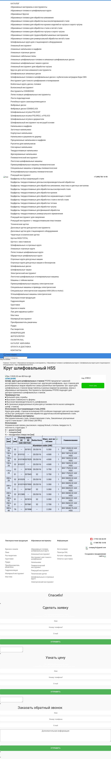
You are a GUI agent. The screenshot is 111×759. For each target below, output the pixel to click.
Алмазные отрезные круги (23, 248)
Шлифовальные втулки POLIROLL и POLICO (30, 115)
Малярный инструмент (21, 318)
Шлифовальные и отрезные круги (26, 245)
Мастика (15, 315)
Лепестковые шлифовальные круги (27, 252)
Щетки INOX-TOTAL (19, 238)
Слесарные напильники (21, 147)
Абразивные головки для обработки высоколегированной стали (40, 21)
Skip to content (5, 359)
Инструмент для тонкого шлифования (41, 558)
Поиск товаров (11, 355)
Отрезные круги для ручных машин (27, 259)
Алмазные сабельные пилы (23, 56)
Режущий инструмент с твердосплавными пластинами (36, 220)
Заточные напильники (21, 129)
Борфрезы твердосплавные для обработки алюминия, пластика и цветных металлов (50, 185)
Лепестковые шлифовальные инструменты (31, 94)
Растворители (17, 329)
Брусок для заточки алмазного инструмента (31, 70)
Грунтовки (15, 304)
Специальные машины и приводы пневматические (34, 168)
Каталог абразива (64, 555)
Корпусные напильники (21, 133)
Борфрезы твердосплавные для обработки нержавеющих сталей (41, 196)
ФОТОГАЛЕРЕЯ (17, 336)
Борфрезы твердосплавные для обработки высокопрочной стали (41, 189)
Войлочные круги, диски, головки (26, 84)
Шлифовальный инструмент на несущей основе (32, 122)
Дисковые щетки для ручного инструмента (30, 227)
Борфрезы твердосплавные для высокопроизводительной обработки (43, 182)
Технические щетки (20, 224)
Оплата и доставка (65, 559)
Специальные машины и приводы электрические (33, 287)
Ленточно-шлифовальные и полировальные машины (35, 276)
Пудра (13, 325)
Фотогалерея (62, 549)
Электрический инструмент (23, 273)
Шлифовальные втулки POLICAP (25, 112)
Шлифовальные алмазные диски (26, 73)
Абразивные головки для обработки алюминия (32, 17)
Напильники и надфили (21, 126)
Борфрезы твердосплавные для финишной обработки (35, 210)
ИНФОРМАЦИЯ (18, 332)
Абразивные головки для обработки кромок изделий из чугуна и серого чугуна (46, 24)
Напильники (36, 562)
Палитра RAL (62, 552)
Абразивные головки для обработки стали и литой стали (36, 28)
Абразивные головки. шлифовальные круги (40, 550)
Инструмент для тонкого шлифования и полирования (35, 80)
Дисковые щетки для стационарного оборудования (34, 231)
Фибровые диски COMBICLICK (24, 108)
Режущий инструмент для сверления (28, 217)
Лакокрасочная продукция (23, 297)
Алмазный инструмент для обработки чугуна (31, 66)
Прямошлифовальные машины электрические (32, 283)
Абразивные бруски (20, 14)
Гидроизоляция (18, 301)
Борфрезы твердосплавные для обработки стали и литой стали (40, 199)
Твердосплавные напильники (24, 150)
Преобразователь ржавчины (24, 322)
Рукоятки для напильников (23, 143)
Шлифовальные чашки (21, 269)
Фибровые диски (18, 105)
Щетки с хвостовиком (21, 241)
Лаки (7, 552)
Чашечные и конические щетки (25, 234)
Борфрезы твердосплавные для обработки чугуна (33, 206)
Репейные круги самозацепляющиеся (28, 101)
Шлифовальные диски (21, 266)
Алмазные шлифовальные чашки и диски (30, 63)
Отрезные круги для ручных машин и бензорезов (33, 262)
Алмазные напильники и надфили (26, 49)
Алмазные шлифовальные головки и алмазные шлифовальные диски (42, 59)
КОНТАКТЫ (16, 350)
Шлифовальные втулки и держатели (27, 119)
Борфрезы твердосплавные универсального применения (37, 213)
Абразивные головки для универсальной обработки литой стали (40, 38)
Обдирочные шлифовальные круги (26, 255)
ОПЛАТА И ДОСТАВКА (21, 346)
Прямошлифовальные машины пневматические (33, 164)
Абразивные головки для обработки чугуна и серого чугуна (37, 31)
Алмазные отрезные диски (23, 52)
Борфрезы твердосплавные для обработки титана (34, 203)
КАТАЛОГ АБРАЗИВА (20, 343)
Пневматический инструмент (24, 157)
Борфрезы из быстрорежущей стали (27, 178)
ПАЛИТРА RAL (17, 339)
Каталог (13, 363)
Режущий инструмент (21, 175)
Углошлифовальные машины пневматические (32, 171)
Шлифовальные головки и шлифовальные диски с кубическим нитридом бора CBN (49, 77)
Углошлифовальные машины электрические (31, 294)
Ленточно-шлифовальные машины (26, 161)
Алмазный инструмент (21, 45)
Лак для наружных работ (22, 311)
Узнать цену (93, 385)
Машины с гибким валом (22, 280)
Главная (6, 363)
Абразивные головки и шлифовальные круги (31, 10)
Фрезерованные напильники (24, 154)
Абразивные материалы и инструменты (29, 7)
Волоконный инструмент (22, 87)
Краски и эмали (18, 308)
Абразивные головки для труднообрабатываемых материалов (39, 35)
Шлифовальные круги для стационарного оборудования (36, 42)
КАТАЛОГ (15, 3)
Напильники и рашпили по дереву (26, 136)
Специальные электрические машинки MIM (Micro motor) (37, 290)
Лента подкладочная (20, 98)
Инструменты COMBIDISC (22, 91)
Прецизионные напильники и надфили (28, 140)
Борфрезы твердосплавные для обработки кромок (34, 192)
